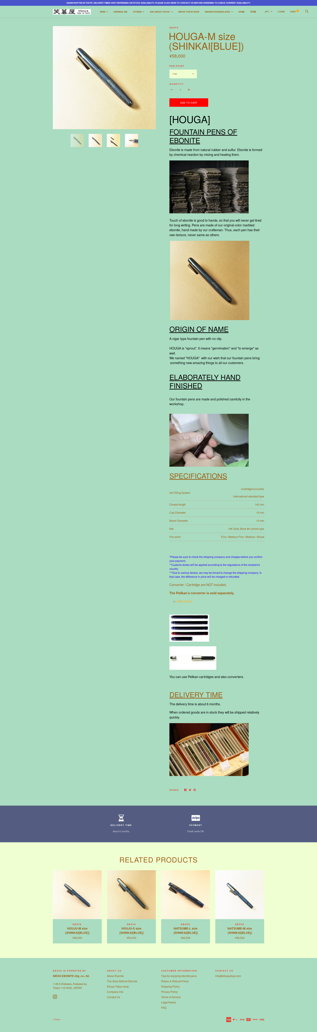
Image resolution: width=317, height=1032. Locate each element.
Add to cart (188, 102)
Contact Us (113, 997)
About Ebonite (115, 976)
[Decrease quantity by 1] (171, 89)
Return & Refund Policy (175, 981)
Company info (115, 992)
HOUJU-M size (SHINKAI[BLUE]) (77, 930)
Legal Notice (168, 1002)
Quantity (176, 83)
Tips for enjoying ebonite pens (178, 976)
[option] (104, 77)
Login (281, 11)
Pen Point (176, 65)
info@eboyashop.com (228, 976)
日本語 (253, 11)
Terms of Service (171, 997)
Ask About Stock (160, 11)
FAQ (163, 1008)
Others (137, 11)
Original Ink (120, 11)
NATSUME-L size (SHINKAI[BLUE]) (186, 930)
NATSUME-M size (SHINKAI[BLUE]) (240, 930)
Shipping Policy (170, 986)
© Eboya (56, 1019)
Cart (294, 11)
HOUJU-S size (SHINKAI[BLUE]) (131, 930)
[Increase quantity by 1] (189, 89)
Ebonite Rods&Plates (217, 11)
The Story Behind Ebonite (122, 981)
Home (241, 11)
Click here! (184, 601)
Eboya (174, 27)
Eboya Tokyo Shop (188, 11)
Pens (102, 11)
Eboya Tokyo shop (118, 986)
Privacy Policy (169, 992)
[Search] (306, 11)
